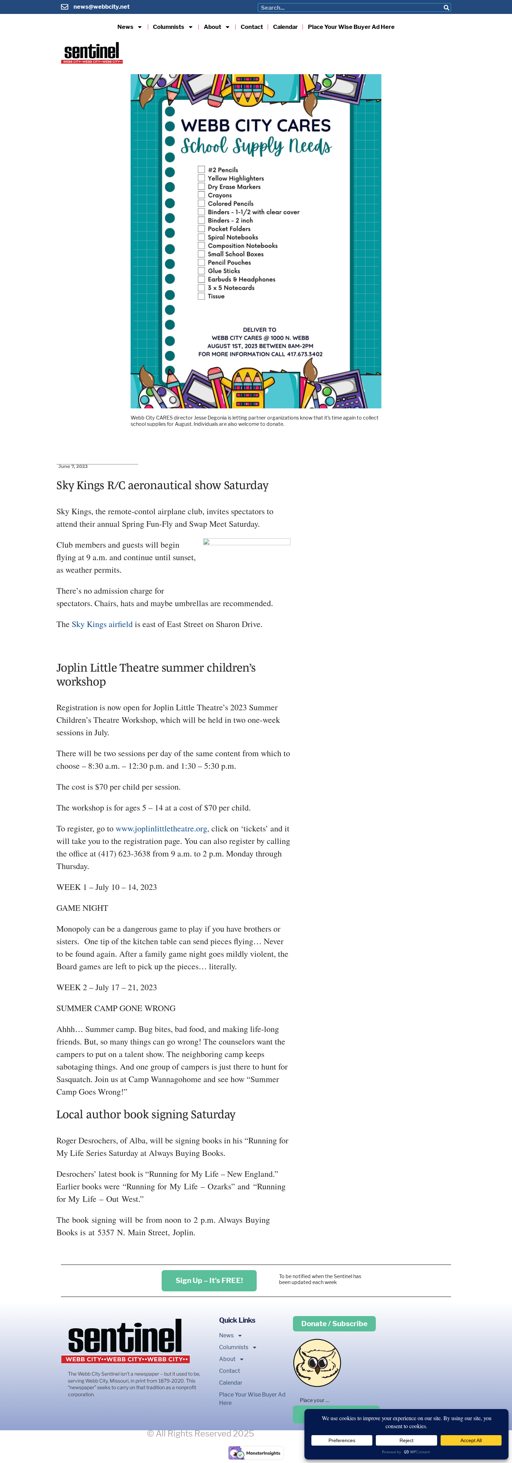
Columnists (168, 27)
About (212, 27)
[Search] (446, 7)
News (125, 27)
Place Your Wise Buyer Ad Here (351, 27)
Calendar (285, 27)
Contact (252, 27)
